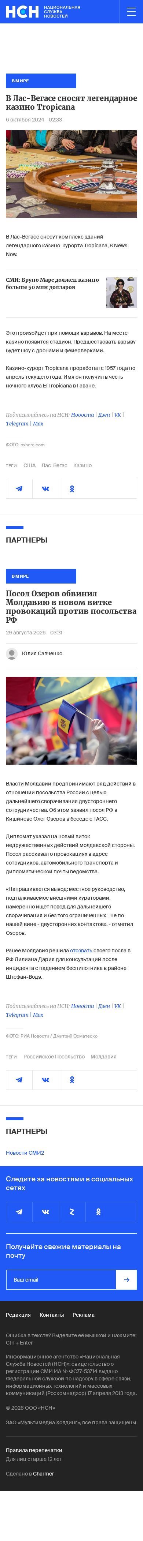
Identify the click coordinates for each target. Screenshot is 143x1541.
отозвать (81, 950)
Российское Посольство (54, 1056)
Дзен (104, 415)
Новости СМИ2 (25, 1153)
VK (117, 415)
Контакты (52, 1315)
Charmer (43, 1473)
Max (38, 423)
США (29, 465)
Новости (82, 415)
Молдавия (104, 1056)
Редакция (18, 1315)
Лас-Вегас (54, 465)
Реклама (84, 1315)
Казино (82, 465)
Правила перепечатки (34, 1450)
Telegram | (19, 423)
